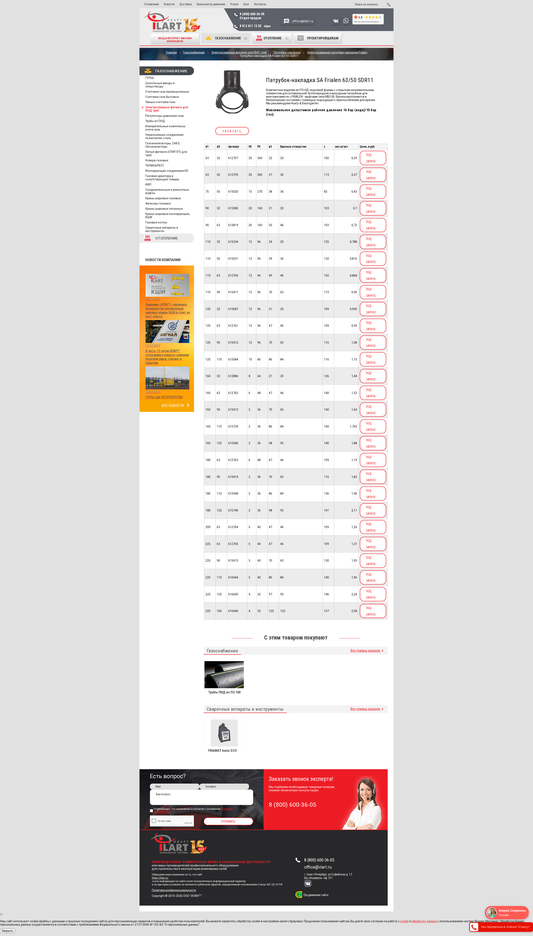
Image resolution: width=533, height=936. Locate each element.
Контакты (260, 4)
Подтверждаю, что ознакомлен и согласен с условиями (193, 810)
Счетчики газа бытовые (162, 96)
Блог (246, 4)
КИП (148, 184)
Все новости (173, 405)
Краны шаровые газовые (163, 198)
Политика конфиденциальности (174, 890)
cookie (404, 921)
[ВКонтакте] (310, 884)
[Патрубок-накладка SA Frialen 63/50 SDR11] (232, 92)
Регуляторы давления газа (164, 115)
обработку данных (424, 921)
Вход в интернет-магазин (175, 39)
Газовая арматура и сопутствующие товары (162, 177)
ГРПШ (149, 78)
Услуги (234, 4)
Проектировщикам (322, 38)
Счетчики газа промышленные (167, 91)
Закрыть (7, 930)
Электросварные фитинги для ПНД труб (166, 109)
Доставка (185, 4)
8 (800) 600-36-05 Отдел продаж (252, 16)
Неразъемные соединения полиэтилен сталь (164, 136)
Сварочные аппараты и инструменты (161, 229)
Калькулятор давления (211, 4)
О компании (151, 4)
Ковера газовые (156, 160)
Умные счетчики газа (160, 102)
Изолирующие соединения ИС (166, 170)
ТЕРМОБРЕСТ (154, 165)
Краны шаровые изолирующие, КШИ (167, 215)
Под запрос (371, 158)
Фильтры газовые (158, 203)
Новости (169, 4)
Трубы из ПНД (155, 121)
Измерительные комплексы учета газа (165, 128)
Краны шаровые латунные (164, 208)
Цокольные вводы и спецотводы (160, 84)
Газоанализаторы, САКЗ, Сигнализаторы (162, 145)
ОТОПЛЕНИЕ (273, 38)
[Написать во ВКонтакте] (335, 23)
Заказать (232, 131)
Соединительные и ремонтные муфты (167, 191)
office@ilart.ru (318, 867)
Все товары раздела (365, 650)
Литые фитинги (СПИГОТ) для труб (166, 153)
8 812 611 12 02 (255, 26)
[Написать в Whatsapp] (346, 23)
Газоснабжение (228, 38)
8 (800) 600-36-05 (319, 859)
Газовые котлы (156, 222)
